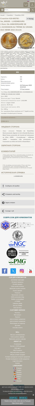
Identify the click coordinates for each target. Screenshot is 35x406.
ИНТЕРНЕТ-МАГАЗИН (17, 280)
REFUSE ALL (23, 398)
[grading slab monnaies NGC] (17, 244)
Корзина (17, 317)
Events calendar (17, 290)
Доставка (17, 325)
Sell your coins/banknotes (17, 334)
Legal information (17, 361)
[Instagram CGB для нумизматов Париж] (21, 271)
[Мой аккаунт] (32, 6)
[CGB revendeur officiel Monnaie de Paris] (17, 253)
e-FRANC (17, 301)
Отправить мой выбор (12, 194)
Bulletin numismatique (17, 299)
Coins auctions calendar (17, 337)
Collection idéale (17, 303)
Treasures (17, 292)
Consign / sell (9, 211)
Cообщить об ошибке (12, 186)
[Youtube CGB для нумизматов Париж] (30, 271)
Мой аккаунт (17, 315)
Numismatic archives (17, 295)
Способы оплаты (18, 327)
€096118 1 (5, 121)
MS (17, 72)
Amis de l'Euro (17, 307)
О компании (17, 344)
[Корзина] (25, 6)
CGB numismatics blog (17, 297)
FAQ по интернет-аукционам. (24, 66)
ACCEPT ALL (13, 398)
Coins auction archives (17, 286)
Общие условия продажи (17, 354)
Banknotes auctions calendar (17, 339)
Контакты (17, 312)
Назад (31, 19)
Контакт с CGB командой (17, 346)
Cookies (17, 363)
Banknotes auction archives (17, 288)
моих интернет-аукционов (17, 319)
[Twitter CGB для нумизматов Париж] (13, 271)
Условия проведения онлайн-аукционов (17, 359)
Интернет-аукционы (17, 282)
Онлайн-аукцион (17, 284)
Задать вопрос (10, 202)
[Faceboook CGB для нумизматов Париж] (4, 271)
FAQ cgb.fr (17, 348)
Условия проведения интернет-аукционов (17, 356)
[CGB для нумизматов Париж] (4, 7)
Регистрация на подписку (17, 323)
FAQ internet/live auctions (17, 352)
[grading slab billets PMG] (17, 262)
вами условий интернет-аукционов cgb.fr (17, 58)
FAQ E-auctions (17, 350)
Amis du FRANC (17, 305)
